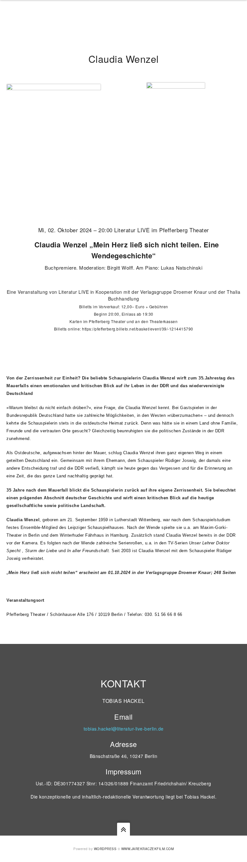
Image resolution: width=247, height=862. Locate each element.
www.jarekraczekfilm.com (147, 849)
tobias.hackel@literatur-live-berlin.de (124, 728)
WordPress (105, 849)
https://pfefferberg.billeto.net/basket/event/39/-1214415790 (137, 328)
